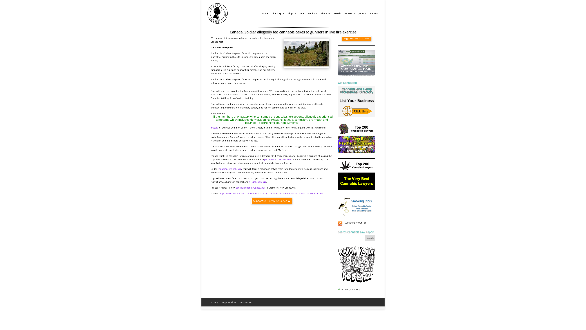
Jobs (302, 13)
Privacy (214, 302)
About (324, 13)
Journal (362, 13)
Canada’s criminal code (229, 168)
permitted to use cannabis (277, 159)
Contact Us (349, 13)
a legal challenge (257, 181)
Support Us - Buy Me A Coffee (270, 201)
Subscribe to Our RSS (356, 222)
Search (337, 13)
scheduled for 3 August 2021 (250, 187)
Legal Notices (229, 302)
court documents (287, 123)
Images (214, 127)
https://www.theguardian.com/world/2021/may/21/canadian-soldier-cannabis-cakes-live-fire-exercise (271, 193)
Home (265, 13)
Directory (276, 13)
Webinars (312, 13)
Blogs (290, 13)
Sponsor (374, 13)
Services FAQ (246, 302)
